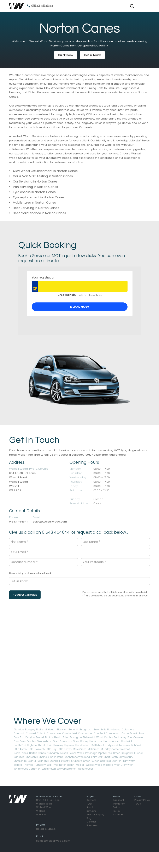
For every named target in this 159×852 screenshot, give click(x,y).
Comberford (113, 733)
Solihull (32, 761)
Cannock (19, 733)
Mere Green (80, 749)
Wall (49, 765)
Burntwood (113, 729)
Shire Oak (96, 757)
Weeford (108, 765)
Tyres (90, 803)
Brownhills (100, 729)
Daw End (19, 737)
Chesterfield (69, 733)
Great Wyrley (80, 741)
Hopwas (69, 745)
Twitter (117, 807)
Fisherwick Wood (93, 737)
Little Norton (65, 749)
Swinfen (117, 761)
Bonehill (73, 729)
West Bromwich (123, 765)
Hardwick (126, 741)
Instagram (119, 803)
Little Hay (51, 749)
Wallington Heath (63, 765)
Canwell (31, 733)
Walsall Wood (94, 765)
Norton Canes (37, 753)
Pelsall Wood (76, 753)
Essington (76, 737)
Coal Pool (99, 733)
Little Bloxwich (36, 749)
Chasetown (54, 733)
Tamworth (129, 761)
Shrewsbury (126, 757)
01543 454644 (18, 522)
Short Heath (111, 757)
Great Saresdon (62, 741)
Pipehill (102, 753)
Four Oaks (20, 741)
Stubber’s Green (80, 761)
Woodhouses (86, 768)
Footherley (120, 737)
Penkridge (91, 753)
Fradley (31, 741)
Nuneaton (53, 753)
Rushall (138, 753)
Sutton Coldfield (101, 761)
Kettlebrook (98, 745)
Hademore (95, 741)
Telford (18, 765)
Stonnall (55, 761)
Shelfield (44, 757)
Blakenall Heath (45, 729)
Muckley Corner (110, 749)
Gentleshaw (44, 741)
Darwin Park (137, 733)
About (90, 807)
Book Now (92, 825)
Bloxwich (62, 729)
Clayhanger (85, 733)
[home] (16, 6)
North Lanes (21, 753)
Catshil (41, 733)
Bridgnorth (86, 729)
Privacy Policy (142, 800)
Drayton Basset (34, 737)
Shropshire (20, 761)
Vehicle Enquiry (95, 814)
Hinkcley (58, 745)
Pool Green (114, 753)
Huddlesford (82, 745)
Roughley (127, 753)
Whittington (49, 768)
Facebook (118, 800)
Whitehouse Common (27, 768)
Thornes (28, 765)
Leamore (124, 745)
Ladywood (112, 745)
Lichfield (136, 745)
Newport (125, 749)
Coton (125, 733)
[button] (132, 6)
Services (91, 800)
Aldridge (19, 729)
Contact (91, 821)
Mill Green (94, 749)
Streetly (65, 761)
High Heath (34, 745)
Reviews (91, 811)
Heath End (20, 745)
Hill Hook (47, 745)
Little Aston (20, 749)
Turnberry (40, 765)
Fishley (108, 737)
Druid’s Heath (53, 737)
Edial (66, 737)
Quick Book (65, 55)
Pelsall (64, 753)
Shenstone (56, 757)
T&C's (137, 803)
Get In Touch (92, 55)
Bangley (30, 729)
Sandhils (19, 757)
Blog (89, 818)
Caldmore (128, 729)
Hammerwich (112, 741)
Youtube (118, 814)
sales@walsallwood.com (50, 522)
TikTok (116, 811)
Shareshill (32, 757)
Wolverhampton (66, 768)
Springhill (43, 761)
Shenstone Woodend (77, 757)
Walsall (80, 765)
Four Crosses (135, 737)
